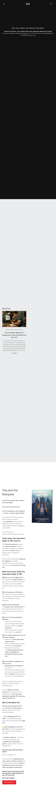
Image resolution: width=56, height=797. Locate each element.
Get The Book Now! (9, 782)
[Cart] (51, 3)
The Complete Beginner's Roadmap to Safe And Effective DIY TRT (14, 335)
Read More (14, 353)
